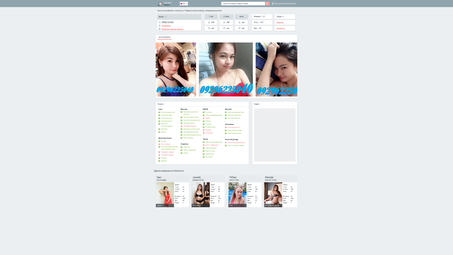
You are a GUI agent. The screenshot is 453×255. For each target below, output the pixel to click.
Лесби (185, 153)
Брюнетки (281, 28)
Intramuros (179, 11)
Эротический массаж (191, 117)
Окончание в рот (234, 127)
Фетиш (163, 132)
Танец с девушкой (189, 150)
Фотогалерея (164, 37)
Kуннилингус (210, 154)
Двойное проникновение (166, 125)
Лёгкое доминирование (214, 115)
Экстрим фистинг (234, 118)
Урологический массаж (191, 120)
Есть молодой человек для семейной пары (169, 148)
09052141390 (167, 22)
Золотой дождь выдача (236, 142)
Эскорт (163, 141)
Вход (285, 3)
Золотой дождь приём (236, 145)
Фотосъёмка (165, 144)
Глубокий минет (211, 148)
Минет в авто (210, 151)
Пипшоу (164, 158)
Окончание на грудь (235, 130)
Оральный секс (166, 118)
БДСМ (208, 118)
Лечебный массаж (189, 126)
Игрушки (164, 129)
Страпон (209, 124)
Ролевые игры (211, 127)
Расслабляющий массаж (192, 135)
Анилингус (209, 157)
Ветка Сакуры (188, 138)
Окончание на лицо (234, 133)
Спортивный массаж (190, 132)
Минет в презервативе (214, 142)
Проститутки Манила (165, 11)
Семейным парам (167, 152)
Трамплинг (209, 133)
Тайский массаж (189, 123)
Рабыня (208, 121)
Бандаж (208, 130)
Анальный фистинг (234, 115)
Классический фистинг (236, 112)
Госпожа (209, 112)
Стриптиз (186, 147)
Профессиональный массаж (190, 113)
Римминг (164, 161)
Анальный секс (166, 115)
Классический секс (168, 112)
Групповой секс (166, 121)
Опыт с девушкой (212, 145)
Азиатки (280, 22)
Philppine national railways (195, 11)
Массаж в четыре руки (191, 129)
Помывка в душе (167, 155)
